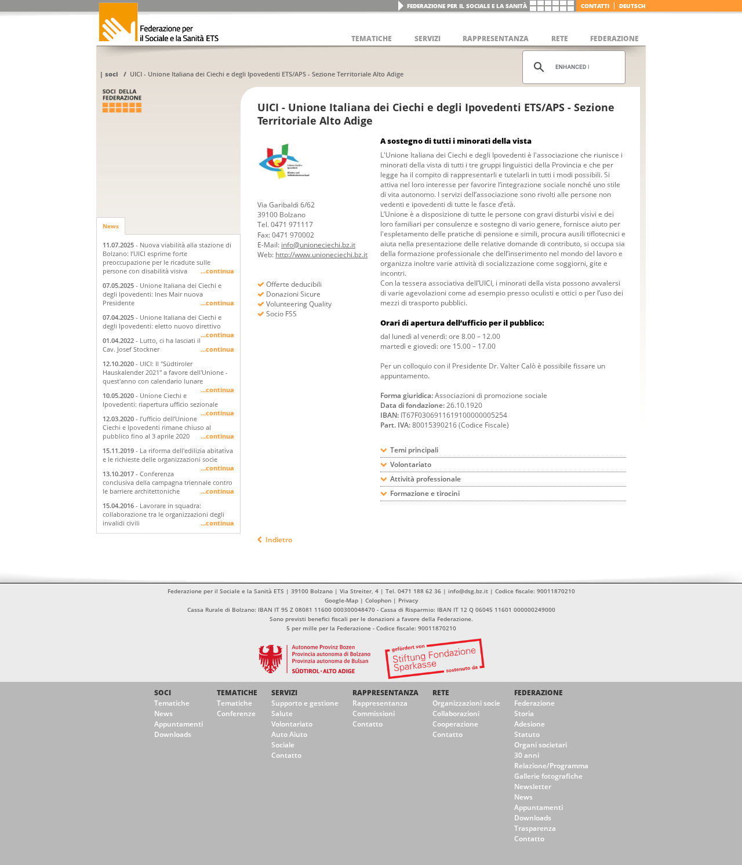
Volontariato (291, 724)
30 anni (526, 755)
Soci (111, 74)
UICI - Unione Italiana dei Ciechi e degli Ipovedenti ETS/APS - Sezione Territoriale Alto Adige (266, 74)
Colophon (378, 600)
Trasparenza (535, 828)
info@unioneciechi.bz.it (318, 245)
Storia (524, 713)
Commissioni (373, 713)
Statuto (527, 734)
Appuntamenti (178, 724)
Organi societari (540, 745)
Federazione (538, 693)
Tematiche (172, 703)
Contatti (595, 5)
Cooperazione (455, 724)
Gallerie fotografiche (548, 776)
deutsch (632, 5)
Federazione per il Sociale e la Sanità (467, 6)
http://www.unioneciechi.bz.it (321, 255)
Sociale (282, 745)
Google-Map (341, 600)
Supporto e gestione (305, 703)
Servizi (284, 693)
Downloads (172, 734)
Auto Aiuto (289, 734)
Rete (440, 693)
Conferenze (236, 713)
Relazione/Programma (551, 766)
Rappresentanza (385, 693)
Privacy (408, 600)
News (111, 226)
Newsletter (532, 786)
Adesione (529, 724)
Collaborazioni (455, 713)
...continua (217, 271)
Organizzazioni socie (466, 703)
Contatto (286, 755)
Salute (282, 713)
